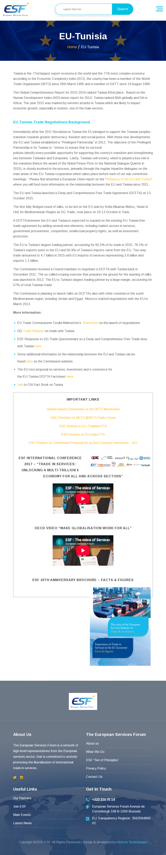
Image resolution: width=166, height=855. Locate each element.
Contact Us (94, 776)
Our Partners (22, 798)
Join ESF (19, 806)
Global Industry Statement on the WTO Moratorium (83, 409)
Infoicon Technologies (132, 842)
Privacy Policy (96, 768)
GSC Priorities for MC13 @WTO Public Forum (83, 417)
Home (72, 47)
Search (122, 9)
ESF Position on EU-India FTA (83, 434)
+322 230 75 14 (103, 799)
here (38, 346)
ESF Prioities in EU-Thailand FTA (83, 426)
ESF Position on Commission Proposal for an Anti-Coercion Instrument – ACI (83, 443)
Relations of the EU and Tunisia (128, 179)
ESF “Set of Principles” (102, 760)
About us (92, 743)
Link (20, 384)
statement (90, 323)
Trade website (33, 331)
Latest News (22, 823)
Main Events (22, 815)
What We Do (95, 751)
